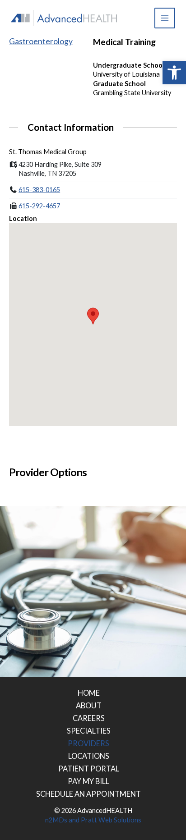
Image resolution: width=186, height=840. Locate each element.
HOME (89, 693)
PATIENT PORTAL (88, 768)
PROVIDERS (88, 743)
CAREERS (89, 718)
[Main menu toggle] (164, 18)
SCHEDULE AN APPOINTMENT (88, 794)
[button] (174, 72)
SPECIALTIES (89, 730)
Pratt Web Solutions (111, 820)
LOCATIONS (88, 756)
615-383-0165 (39, 189)
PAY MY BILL (88, 781)
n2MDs (56, 820)
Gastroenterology (41, 41)
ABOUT (89, 705)
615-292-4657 (39, 206)
